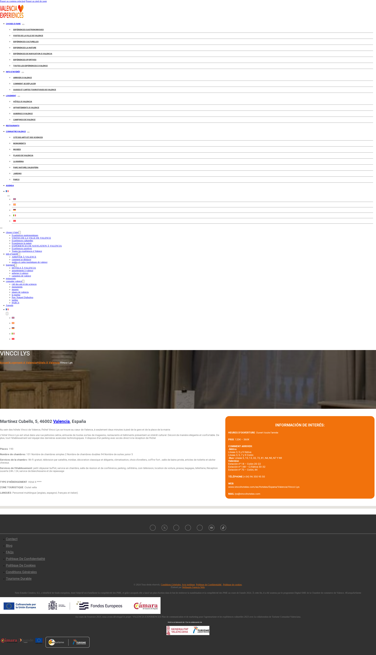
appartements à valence (26, 107)
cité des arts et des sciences (28, 137)
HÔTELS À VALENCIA (22, 101)
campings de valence (24, 119)
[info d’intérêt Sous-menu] (23, 72)
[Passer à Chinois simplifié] (192, 220)
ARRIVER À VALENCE (22, 77)
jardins (17, 173)
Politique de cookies (21, 565)
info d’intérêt (13, 72)
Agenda (10, 185)
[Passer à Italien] (192, 215)
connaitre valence (16, 131)
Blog (9, 545)
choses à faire (13, 24)
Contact (11, 539)
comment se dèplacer (24, 84)
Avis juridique (188, 584)
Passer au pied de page (36, 1)
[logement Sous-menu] (19, 96)
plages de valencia (23, 155)
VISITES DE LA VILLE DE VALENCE (28, 36)
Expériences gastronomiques (28, 29)
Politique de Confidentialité (209, 584)
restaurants (12, 126)
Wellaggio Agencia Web (193, 587)
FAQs (10, 552)
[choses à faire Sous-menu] (23, 24)
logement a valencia (23, 362)
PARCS (16, 179)
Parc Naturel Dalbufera (25, 167)
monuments (19, 143)
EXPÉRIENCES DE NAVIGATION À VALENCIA (32, 54)
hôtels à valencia (48, 362)
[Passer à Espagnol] (192, 204)
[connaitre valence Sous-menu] (28, 132)
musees (17, 149)
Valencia (61, 421)
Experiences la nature (24, 48)
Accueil (4, 362)
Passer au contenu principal (12, 1)
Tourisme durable (19, 578)
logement (11, 96)
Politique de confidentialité (25, 559)
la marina (18, 161)
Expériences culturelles (25, 42)
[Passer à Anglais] (192, 199)
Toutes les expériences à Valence (30, 66)
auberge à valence (23, 113)
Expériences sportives (24, 60)
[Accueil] (12, 17)
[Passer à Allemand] (192, 210)
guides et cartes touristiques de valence (34, 90)
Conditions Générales (21, 572)
